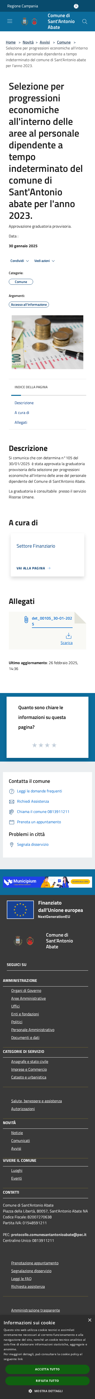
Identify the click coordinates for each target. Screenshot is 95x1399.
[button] (47, 1390)
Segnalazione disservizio (31, 1271)
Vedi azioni (42, 260)
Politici (16, 1022)
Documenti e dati (25, 1037)
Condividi (17, 260)
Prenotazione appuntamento (34, 1263)
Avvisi (45, 42)
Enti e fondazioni (25, 1014)
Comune (64, 42)
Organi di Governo (26, 990)
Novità (28, 42)
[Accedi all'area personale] (76, 6)
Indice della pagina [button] (31, 386)
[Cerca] (85, 21)
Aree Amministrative (28, 998)
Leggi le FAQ (21, 1278)
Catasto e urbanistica (28, 1077)
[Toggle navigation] (10, 21)
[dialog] (47, 1357)
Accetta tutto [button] (47, 1369)
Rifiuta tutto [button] (47, 1381)
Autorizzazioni (23, 1109)
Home (11, 42)
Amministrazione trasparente (35, 1310)
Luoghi (16, 1170)
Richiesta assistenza (28, 1286)
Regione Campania (22, 6)
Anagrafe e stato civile (29, 1061)
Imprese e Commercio (29, 1069)
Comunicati (20, 1140)
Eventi (16, 1178)
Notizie (17, 1133)
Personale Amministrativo (32, 1030)
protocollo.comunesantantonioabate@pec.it (48, 1234)
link (20, 1359)
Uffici (15, 1006)
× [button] (89, 1320)
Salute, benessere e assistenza (36, 1101)
